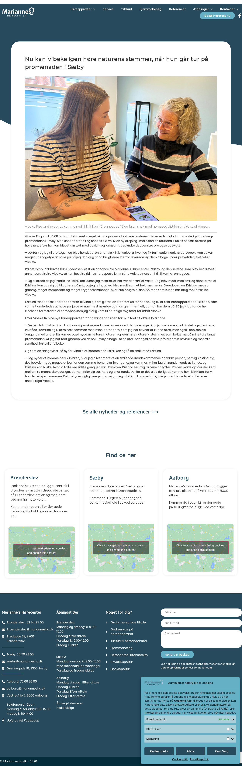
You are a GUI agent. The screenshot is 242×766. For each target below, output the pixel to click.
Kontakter (227, 9)
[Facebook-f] (239, 15)
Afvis (190, 751)
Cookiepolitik (180, 759)
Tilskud (126, 9)
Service (108, 9)
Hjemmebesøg (150, 9)
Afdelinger (201, 9)
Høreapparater (81, 9)
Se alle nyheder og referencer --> (121, 411)
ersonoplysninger (173, 667)
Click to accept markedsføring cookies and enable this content (42, 550)
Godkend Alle (159, 751)
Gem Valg (221, 751)
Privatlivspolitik (199, 759)
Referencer (177, 9)
